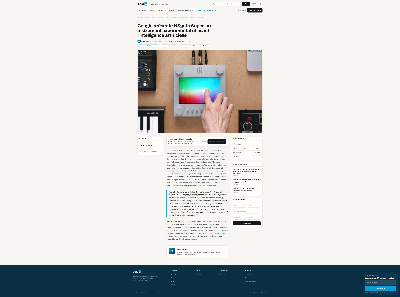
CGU (261, 293)
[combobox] (227, 4)
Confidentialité (253, 293)
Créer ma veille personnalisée (206, 10)
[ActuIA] (142, 4)
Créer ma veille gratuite (216, 141)
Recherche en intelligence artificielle (195, 46)
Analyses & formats (185, 10)
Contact (247, 278)
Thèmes (151, 10)
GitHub (181, 239)
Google (225, 230)
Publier (246, 4)
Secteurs (161, 10)
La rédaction (249, 275)
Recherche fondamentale (169, 46)
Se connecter (242, 10)
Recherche (199, 275)
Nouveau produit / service (154, 17)
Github (237, 157)
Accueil (140, 17)
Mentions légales (250, 281)
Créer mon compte (255, 10)
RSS (265, 293)
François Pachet (240, 148)
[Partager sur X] (140, 151)
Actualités (142, 10)
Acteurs (171, 10)
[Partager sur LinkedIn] (145, 151)
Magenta (237, 152)
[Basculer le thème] (260, 4)
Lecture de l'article (146, 145)
